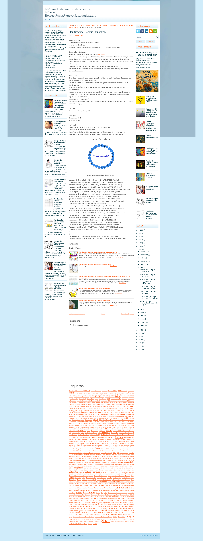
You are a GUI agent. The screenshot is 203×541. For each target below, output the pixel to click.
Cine (111, 412)
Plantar (71, 490)
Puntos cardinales (106, 497)
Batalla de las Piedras (100, 402)
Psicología (86, 497)
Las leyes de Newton (108, 462)
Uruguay (130, 516)
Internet (132, 456)
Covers (95, 420)
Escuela (87, 25)
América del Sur (79, 397)
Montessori (72, 476)
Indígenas (108, 454)
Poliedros (101, 490)
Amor (97, 397)
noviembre (144, 255)
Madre (121, 466)
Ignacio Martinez (123, 453)
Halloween (114, 449)
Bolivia (118, 404)
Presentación (112, 493)
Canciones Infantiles (75, 408)
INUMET (71, 458)
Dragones (131, 431)
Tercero (82, 512)
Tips (91, 514)
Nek (120, 478)
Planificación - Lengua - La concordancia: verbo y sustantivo (98, 252)
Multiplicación (119, 476)
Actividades (122, 391)
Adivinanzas (79, 393)
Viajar (124, 519)
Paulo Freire (89, 485)
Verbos (109, 519)
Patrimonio (72, 485)
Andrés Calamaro (110, 397)
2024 (140, 236)
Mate (132, 470)
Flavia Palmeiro (73, 443)
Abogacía (98, 391)
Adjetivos (87, 393)
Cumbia (85, 423)
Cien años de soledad (128, 410)
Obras (132, 480)
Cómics (71, 416)
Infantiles (121, 454)
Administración (94, 393)
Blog (106, 404)
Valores (77, 519)
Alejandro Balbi (76, 395)
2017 (140, 336)
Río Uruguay (123, 500)
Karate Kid (106, 460)
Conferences (113, 416)
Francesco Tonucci (101, 443)
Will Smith (81, 524)
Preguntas (104, 493)
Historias (114, 451)
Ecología (84, 433)
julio (142, 267)
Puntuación (115, 497)
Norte (74, 480)
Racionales (131, 497)
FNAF (82, 443)
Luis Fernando (102, 466)
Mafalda (71, 468)
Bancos (119, 401)
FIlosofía (110, 441)
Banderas (71, 402)
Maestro (131, 466)
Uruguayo (72, 519)
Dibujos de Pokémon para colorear (59, 243)
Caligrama (118, 406)
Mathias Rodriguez (92, 472)
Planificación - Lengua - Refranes (148, 292)
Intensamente (124, 456)
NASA (83, 478)
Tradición (125, 514)
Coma (132, 414)
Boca (109, 404)
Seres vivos (122, 504)
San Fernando (127, 502)
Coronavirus (76, 420)
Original (127, 482)
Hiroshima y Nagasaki (83, 451)
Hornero (86, 453)
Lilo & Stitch (94, 464)
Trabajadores (106, 514)
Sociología (83, 508)
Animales (118, 397)
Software (90, 508)
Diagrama (85, 429)
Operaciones (103, 482)
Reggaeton (81, 500)
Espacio (126, 437)
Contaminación (107, 418)
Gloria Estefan (130, 447)
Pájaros (82, 483)
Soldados (98, 508)
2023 (140, 240)
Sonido (103, 508)
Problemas (94, 495)
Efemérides (114, 433)
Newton (128, 478)
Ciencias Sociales (95, 412)
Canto (84, 408)
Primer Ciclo (131, 493)
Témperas (118, 510)
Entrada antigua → (127, 314)
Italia (83, 458)
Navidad (109, 478)
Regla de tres (88, 500)
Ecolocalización (76, 433)
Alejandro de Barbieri (87, 395)
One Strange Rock (85, 482)
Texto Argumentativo (103, 512)
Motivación (97, 476)
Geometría (101, 447)
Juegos (84, 460)
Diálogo (90, 429)
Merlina (84, 474)
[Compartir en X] (74, 244)
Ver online (103, 519)
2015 (140, 343)
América (71, 397)
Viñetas (117, 522)
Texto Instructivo (124, 512)
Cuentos (95, 422)
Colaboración (104, 414)
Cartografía (72, 410)
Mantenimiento (130, 468)
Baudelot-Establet (113, 402)
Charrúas (104, 410)
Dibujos (107, 429)
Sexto (88, 506)
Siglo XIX (94, 506)
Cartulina (83, 410)
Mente (70, 474)
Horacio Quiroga (78, 453)
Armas (96, 399)
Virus (131, 522)
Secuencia (77, 504)
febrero (143, 322)
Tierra (88, 514)
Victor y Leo (72, 522)
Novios (90, 480)
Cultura (80, 423)
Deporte (99, 425)
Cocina (97, 414)
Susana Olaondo (73, 510)
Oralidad (116, 482)
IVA (91, 458)
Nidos (132, 478)
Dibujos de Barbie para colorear (60, 180)
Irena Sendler (77, 458)
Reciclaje (81, 498)
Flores (79, 443)
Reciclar (86, 498)
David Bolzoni (131, 423)
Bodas (113, 404)
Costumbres (88, 420)
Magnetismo (87, 468)
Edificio (100, 433)
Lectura (120, 462)
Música (71, 478)
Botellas (122, 404)
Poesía (89, 490)
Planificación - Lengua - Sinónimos (88, 32)
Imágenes (79, 454)
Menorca (131, 472)
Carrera (114, 408)
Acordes (114, 391)
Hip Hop (132, 449)
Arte (108, 399)
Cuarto (84, 422)
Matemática (73, 472)
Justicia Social (98, 460)
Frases (122, 443)
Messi (88, 474)
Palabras (87, 483)
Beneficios (72, 404)
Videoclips (90, 522)
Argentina (90, 399)
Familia (96, 441)
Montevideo (79, 476)
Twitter (110, 517)
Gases (121, 445)
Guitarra (97, 449)
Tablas (89, 510)
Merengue (75, 474)
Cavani (99, 410)
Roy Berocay (99, 502)
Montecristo (131, 474)
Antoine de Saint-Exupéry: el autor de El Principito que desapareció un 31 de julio (151, 112)
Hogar (120, 451)
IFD (118, 453)
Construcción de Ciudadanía (78, 418)
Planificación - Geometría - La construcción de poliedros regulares (151, 214)
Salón (116, 502)
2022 (140, 243)
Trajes (70, 517)
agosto (143, 264)
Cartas (126, 408)
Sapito (132, 502)
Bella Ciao (127, 402)
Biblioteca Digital (82, 404)
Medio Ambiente (115, 472)
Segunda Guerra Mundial (89, 504)
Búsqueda (82, 406)
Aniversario (125, 397)
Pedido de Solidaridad (113, 485)
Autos (102, 401)
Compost (85, 416)
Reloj (94, 500)
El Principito (76, 435)
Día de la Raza (117, 427)
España (131, 437)
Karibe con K (113, 460)
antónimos (101, 54)
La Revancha (77, 462)
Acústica (72, 393)
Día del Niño (78, 429)
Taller (92, 510)
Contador (99, 418)
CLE (89, 414)
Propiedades (116, 495)
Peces (95, 485)
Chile (109, 410)
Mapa (81, 470)
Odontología (72, 482)
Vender (91, 519)
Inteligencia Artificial (98, 456)
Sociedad (77, 508)
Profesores (108, 495)
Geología (94, 447)
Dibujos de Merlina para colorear (58, 162)
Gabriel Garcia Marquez (89, 445)
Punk (91, 497)
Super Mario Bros (129, 508)
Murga (132, 476)
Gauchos (76, 447)
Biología (101, 404)
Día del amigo (125, 427)
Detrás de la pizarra (106, 427)
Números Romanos (118, 480)
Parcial (118, 483)
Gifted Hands (118, 447)
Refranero (131, 498)
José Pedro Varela (110, 458)
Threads (80, 514)
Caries (98, 408)
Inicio (47, 20)
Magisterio (78, 468)
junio (142, 309)
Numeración (107, 480)
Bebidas (121, 402)
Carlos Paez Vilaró (106, 408)
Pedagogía (101, 485)
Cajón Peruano (109, 406)
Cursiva (99, 423)
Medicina (106, 472)
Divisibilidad (94, 431)
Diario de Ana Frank (99, 429)
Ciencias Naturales (80, 412)
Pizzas (111, 488)
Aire (124, 393)
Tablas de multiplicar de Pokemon (150, 175)
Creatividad (107, 420)
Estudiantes (115, 440)
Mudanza (104, 476)
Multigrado (111, 476)
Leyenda (80, 464)
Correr (82, 420)
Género (81, 447)
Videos (71, 27)
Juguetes (91, 460)
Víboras (132, 519)
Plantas (75, 490)
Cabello (101, 406)
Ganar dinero (114, 445)
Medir (126, 472)
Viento (112, 522)
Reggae (76, 500)
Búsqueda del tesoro (92, 406)
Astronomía (72, 401)
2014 (140, 346)
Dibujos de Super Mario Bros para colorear (60, 142)
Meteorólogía (93, 474)
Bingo (90, 404)
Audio (89, 401)
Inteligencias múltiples (112, 456)
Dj (99, 431)
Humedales (97, 453)
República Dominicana (102, 500)
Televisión (111, 510)
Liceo (89, 464)
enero (142, 325)
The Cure (131, 512)
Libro (85, 464)
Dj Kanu (102, 431)
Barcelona (90, 402)
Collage (111, 414)
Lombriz (126, 464)
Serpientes (76, 506)
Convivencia (116, 418)
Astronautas (131, 399)
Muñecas (127, 476)
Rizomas (71, 502)
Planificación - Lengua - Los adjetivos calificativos (94, 300)
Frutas (126, 443)
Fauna (106, 441)
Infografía (127, 454)
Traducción (131, 514)
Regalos (71, 500)
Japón (94, 458)
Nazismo (116, 478)
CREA (76, 25)
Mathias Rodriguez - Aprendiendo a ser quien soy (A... (149, 303)
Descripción (130, 425)
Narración (78, 478)
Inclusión (98, 454)
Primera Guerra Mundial (76, 495)
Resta (111, 500)
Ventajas (97, 519)
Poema (84, 490)
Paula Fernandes (81, 485)
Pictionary (90, 488)
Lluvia (122, 464)
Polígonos (107, 490)
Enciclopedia (81, 437)
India (103, 454)
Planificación (114, 25)
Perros (70, 488)
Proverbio (75, 497)
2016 (140, 339)
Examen (75, 441)
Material (81, 472)
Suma (122, 508)
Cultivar (75, 423)
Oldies (78, 482)
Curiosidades (92, 423)
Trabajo (113, 514)
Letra (132, 462)
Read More (119, 257)
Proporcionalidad (124, 495)
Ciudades (128, 412)
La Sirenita (85, 462)
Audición (84, 401)
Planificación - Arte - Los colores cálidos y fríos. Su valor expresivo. (60, 102)
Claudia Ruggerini (82, 414)
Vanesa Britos (85, 519)
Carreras (120, 408)
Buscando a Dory (74, 406)
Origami (122, 482)
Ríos (128, 500)
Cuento (89, 422)
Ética (132, 440)
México (100, 474)
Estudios (128, 440)
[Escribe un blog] (72, 244)
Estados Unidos (94, 440)
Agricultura (111, 393)
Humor (103, 453)
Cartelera (131, 408)
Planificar (131, 488)
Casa (88, 410)
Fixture (132, 441)
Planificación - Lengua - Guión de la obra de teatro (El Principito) (152, 163)
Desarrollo (105, 425)
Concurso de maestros (101, 416)
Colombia (116, 414)
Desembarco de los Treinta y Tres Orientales (81, 427)
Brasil (128, 404)
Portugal (120, 490)
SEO (118, 504)
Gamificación (106, 445)
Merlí (79, 474)
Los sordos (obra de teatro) (60, 122)
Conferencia (120, 416)
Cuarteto (79, 422)
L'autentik (120, 460)
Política (112, 490)
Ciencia (71, 412)
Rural (112, 502)
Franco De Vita (111, 443)
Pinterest (100, 488)
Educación (106, 433)
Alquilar (126, 395)
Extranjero (90, 441)
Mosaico (90, 476)
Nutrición (127, 480)
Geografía (87, 447)
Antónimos (131, 397)
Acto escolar (131, 391)
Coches (93, 414)
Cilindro (103, 412)
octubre (143, 258)
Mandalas (122, 468)
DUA (70, 433)
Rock (84, 502)
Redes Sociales (112, 498)
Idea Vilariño (108, 453)
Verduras (114, 519)
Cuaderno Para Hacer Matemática (122, 420)
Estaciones (77, 440)
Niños (71, 480)
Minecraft (113, 474)
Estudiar (122, 440)
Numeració (100, 480)
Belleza (132, 402)
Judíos (75, 460)
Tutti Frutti (104, 517)
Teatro (97, 510)
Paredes (123, 483)
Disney (89, 431)
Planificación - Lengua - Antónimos (148, 275)
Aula (92, 401)
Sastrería (71, 504)
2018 (140, 333)
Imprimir (86, 454)
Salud (120, 502)
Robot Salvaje (77, 502)
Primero (87, 495)
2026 (88, 391)
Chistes (113, 410)
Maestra (125, 466)
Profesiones (101, 495)
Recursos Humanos (102, 498)
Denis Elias (88, 425)
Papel (99, 483)
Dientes (119, 429)
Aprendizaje (82, 399)
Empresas (125, 435)
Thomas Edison (73, 514)
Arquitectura (102, 399)
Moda (119, 474)
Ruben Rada (106, 502)
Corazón (132, 418)
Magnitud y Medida (98, 468)
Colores (128, 414)
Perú (79, 488)
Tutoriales (98, 517)
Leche (115, 462)
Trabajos (119, 514)
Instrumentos (87, 456)
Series (70, 506)
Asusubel (79, 401)
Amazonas (131, 395)
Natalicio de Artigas (92, 478)
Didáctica (114, 429)
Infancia (114, 454)
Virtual (127, 522)
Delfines (82, 425)
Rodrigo (88, 502)
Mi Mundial (106, 474)
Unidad (115, 517)
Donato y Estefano (118, 431)
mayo (142, 312)
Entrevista (105, 437)
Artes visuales (116, 399)
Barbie (85, 402)
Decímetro (76, 425)
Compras (91, 416)
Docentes (109, 431)
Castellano (93, 410)
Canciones (130, 406)
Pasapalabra (105, 25)
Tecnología (103, 510)
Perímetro (131, 485)
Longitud (132, 464)
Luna (114, 466)
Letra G (71, 464)
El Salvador (93, 435)
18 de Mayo (72, 391)
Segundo (122, 25)
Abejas (93, 391)
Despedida (97, 427)
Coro (70, 420)
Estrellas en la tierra (105, 440)
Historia (93, 451)
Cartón (77, 410)
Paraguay (112, 483)
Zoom (76, 27)
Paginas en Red (153, 535)
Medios (123, 472)
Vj (133, 522)
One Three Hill (94, 482)
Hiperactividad (73, 451)
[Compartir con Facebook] (76, 244)
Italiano (87, 458)
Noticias (85, 480)
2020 (140, 249)
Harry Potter (121, 449)
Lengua (98, 25)
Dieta (123, 429)
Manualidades (73, 470)
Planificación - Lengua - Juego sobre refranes (148, 287)
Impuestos (92, 454)
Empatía (119, 435)
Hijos (127, 449)
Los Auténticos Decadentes (84, 466)
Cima (108, 412)
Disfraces (83, 431)
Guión (92, 449)
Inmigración (72, 456)
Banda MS (125, 401)
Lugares (95, 466)
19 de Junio (79, 391)
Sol (94, 508)
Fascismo (101, 441)
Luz (117, 466)
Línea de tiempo (108, 464)
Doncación (126, 431)
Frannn (117, 443)
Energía (94, 437)
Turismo (91, 517)
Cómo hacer (77, 416)
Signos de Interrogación (121, 506)
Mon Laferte (124, 474)
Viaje (128, 519)
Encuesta (88, 437)
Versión (120, 519)
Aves (105, 401)
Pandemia (94, 483)
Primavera (124, 493)
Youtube (90, 524)
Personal (75, 488)
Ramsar (71, 498)
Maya (102, 472)
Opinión (110, 482)
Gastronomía (130, 445)
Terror (94, 512)
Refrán (127, 498)
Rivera (132, 500)
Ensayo (100, 437)
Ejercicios (122, 433)
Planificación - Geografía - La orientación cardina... (149, 297)
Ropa (93, 502)
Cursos (104, 423)
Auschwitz (97, 401)
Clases (75, 414)
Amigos (86, 397)
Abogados (104, 391)
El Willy (98, 435)
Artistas (124, 399)
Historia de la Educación (104, 451)
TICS (84, 514)
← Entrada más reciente (77, 314)
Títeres (96, 514)
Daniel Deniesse (120, 423)
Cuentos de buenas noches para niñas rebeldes (111, 422)
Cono (126, 416)
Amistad (92, 397)
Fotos (86, 443)
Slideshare (71, 508)
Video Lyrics (83, 522)
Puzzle (120, 497)
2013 (140, 349)
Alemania (98, 395)
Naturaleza (103, 478)
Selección (108, 504)
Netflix (124, 478)
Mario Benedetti (118, 470)
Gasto (125, 445)
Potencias (131, 490)
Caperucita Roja (91, 408)
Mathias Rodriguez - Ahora (152, 136)
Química (125, 497)
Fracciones (92, 443)
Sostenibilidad (110, 508)
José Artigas (100, 458)
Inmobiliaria (79, 456)
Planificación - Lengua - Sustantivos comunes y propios (59, 202)
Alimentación (105, 395)
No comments (78, 35)
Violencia (121, 522)
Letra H (75, 464)
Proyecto (80, 497)
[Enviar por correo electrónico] (69, 244)
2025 (140, 233)
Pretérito (118, 493)
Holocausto (126, 451)
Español (71, 440)
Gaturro (71, 447)
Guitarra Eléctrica (106, 449)
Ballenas (114, 401)
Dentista (94, 425)
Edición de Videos (92, 433)
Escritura (81, 25)
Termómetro (89, 512)
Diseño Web (76, 431)
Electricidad (105, 435)
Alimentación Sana (117, 395)
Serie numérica (130, 504)
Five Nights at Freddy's (123, 441)
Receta (75, 498)
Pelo (127, 485)
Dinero (128, 429)
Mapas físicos (98, 470)
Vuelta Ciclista (73, 524)
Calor (123, 406)
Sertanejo (82, 506)
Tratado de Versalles (79, 517)
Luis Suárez (109, 466)
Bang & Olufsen (78, 402)
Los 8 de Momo (73, 466)
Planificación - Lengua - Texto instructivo (59, 221)
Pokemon (95, 490)
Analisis (101, 397)
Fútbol (79, 445)
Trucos (87, 517)
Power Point (72, 493)
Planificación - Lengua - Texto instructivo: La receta (95, 264)
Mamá (116, 468)
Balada (110, 401)
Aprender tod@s (73, 399)
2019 (85, 391)
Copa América (124, 418)
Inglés (132, 454)
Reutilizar (116, 500)
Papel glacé (105, 483)
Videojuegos (98, 522)
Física (115, 441)
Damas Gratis (111, 423)
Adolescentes (103, 393)
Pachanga (71, 483)
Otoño (132, 482)
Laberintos (91, 462)
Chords (118, 410)
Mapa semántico (88, 470)
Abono (109, 391)
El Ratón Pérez (84, 435)
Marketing (127, 470)
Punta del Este (97, 497)
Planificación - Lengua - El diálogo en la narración (94, 288)
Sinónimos (129, 25)
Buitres (132, 404)
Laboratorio (98, 462)
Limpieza (100, 464)
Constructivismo (91, 418)
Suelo (117, 508)
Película (123, 485)
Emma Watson (113, 435)
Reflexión (121, 498)
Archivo (150, 42)
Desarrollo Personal (114, 425)
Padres (77, 483)
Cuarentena (72, 422)
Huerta (91, 453)
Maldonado (109, 468)
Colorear (122, 414)
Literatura (116, 464)
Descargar (123, 425)
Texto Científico (114, 512)
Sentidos (114, 504)
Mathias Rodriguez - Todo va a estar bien (146, 53)
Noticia (79, 480)
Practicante (89, 492)
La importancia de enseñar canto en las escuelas (60, 264)
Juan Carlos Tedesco (122, 458)
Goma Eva (72, 449)
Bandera (131, 401)
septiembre (144, 261)
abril (142, 316)
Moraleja (85, 476)
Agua (116, 393)
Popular (140, 42)
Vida (77, 522)
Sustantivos (82, 510)
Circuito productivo (119, 412)
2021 (140, 246)
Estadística (84, 440)
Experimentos (82, 441)
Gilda (124, 447)
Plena (80, 490)
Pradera (98, 493)
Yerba (85, 524)
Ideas (114, 453)
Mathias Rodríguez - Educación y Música (67, 11)
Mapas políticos (108, 470)
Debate (71, 425)
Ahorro (121, 393)
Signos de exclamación (105, 506)
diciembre (144, 251)
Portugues (126, 490)
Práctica (79, 493)
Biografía (95, 404)
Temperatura (125, 510)
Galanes (99, 445)
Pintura (106, 488)
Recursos (93, 498)
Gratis (82, 449)
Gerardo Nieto (109, 447)
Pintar (96, 488)
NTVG (94, 480)
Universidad (121, 517)
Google (78, 449)
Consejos (131, 416)
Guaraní (87, 449)
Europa (71, 441)
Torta (100, 514)
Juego (93, 25)
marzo (143, 319)
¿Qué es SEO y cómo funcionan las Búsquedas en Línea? (152, 99)
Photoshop (84, 488)
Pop (116, 490)
